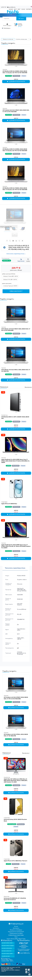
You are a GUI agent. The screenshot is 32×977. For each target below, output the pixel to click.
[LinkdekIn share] (16, 241)
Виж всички (28, 387)
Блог (16, 937)
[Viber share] (10, 241)
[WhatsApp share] (19, 241)
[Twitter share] (22, 241)
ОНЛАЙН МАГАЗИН (6, 956)
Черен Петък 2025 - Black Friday (16, 938)
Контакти (16, 928)
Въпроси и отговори (16, 930)
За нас (16, 926)
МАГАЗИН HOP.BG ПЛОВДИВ (7, 945)
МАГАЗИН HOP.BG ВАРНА (7, 948)
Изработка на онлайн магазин (10, 970)
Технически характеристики (15, 568)
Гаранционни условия (16, 933)
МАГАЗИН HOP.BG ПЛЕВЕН (7, 953)
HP (18, 648)
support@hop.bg (11, 7)
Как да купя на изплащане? (16, 931)
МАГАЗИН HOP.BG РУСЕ (6, 950)
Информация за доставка (16, 935)
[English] (31, 6)
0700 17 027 (4, 7)
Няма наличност (16, 291)
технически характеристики (15, 253)
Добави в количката (17, 81)
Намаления (4, 387)
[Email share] (13, 241)
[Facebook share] (7, 241)
